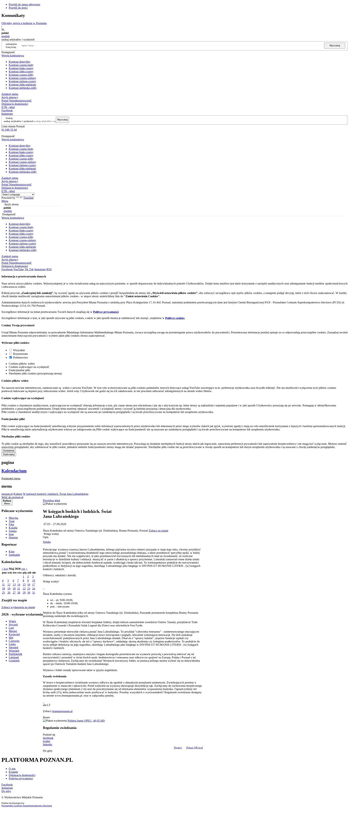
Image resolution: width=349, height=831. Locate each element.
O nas (12, 768)
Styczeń (13, 624)
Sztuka (13, 531)
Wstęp (12, 621)
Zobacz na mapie (158, 530)
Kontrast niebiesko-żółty (23, 87)
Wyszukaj (335, 45)
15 (24, 584)
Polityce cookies (174, 318)
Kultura (17, 493)
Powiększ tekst (51, 500)
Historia (13, 537)
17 (33, 584)
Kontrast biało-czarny (21, 68)
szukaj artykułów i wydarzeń (18, 121)
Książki (13, 527)
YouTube (18, 269)
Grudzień (14, 660)
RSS (49, 269)
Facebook (7, 110)
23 (28, 588)
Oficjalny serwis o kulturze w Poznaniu (24, 23)
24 (33, 588)
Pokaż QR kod (194, 747)
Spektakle (14, 554)
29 (24, 592)
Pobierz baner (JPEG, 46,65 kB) (86, 720)
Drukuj (178, 747)
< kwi (4, 568)
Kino (12, 551)
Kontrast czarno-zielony (22, 78)
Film (11, 524)
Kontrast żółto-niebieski (22, 84)
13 (14, 584)
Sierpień (13, 647)
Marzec (13, 631)
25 (3, 592)
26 (8, 592)
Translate (28, 197)
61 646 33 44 (9, 129)
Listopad (14, 657)
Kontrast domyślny (20, 61)
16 (28, 584)
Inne (11, 534)
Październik (15, 653)
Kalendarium (14, 470)
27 (14, 592)
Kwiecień (14, 634)
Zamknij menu (9, 94)
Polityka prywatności (21, 778)
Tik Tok (29, 269)
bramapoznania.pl (62, 711)
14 (18, 584)
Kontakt (13, 771)
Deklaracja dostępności (22, 775)
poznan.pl (7, 493)
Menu (4, 201)
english (5, 36)
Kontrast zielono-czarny (22, 81)
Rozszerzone (20, 353)
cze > (24, 568)
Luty (11, 627)
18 (3, 588)
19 (8, 588)
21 (18, 588)
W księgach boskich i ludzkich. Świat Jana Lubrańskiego (55, 493)
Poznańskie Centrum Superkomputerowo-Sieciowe (26, 805)
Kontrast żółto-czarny (21, 71)
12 (8, 584)
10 (33, 580)
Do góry (48, 750)
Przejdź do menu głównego (24, 4)
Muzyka (13, 517)
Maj (11, 637)
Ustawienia (8, 450)
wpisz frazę (14, 46)
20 (14, 588)
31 (33, 592)
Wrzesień (14, 650)
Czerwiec (14, 640)
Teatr (12, 521)
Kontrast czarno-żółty (21, 74)
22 (24, 588)
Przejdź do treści (18, 7)
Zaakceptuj (9, 454)
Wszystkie (19, 350)
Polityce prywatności (106, 311)
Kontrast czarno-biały (21, 64)
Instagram (7, 113)
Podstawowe (20, 357)
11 (3, 584)
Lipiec (12, 644)
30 (28, 592)
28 (18, 592)
